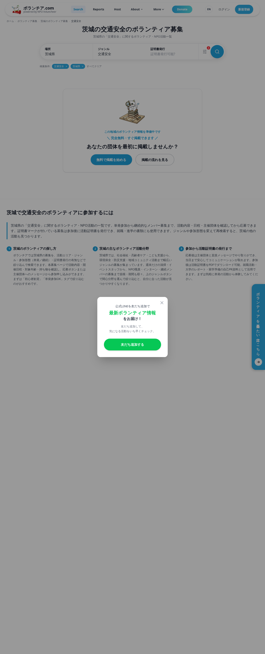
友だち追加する (132, 344)
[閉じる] (162, 302)
